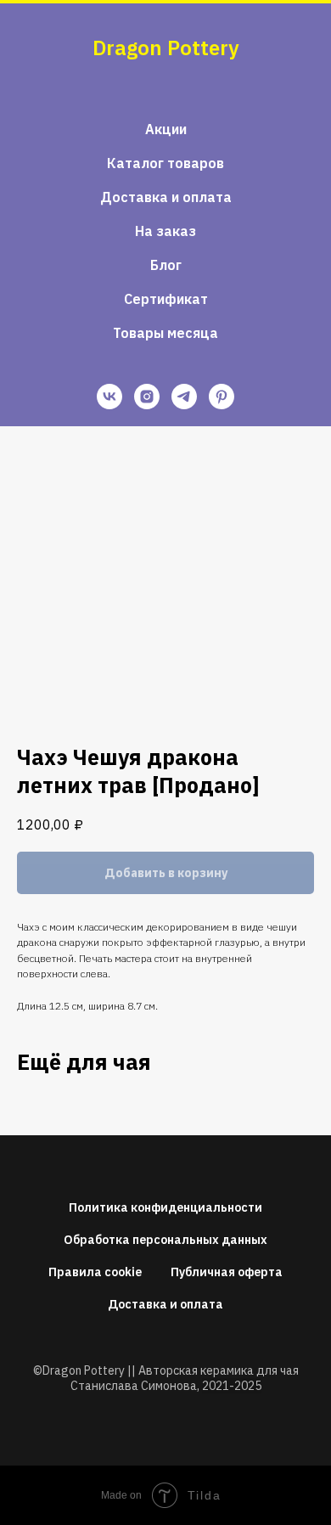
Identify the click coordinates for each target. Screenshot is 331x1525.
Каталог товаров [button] (165, 163)
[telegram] (184, 396)
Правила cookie (95, 1272)
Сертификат (166, 298)
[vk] (109, 396)
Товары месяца (165, 332)
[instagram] (147, 396)
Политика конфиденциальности (165, 1207)
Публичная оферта (227, 1272)
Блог (166, 264)
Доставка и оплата (166, 197)
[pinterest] (221, 396)
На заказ (165, 230)
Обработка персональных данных (165, 1239)
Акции (166, 129)
